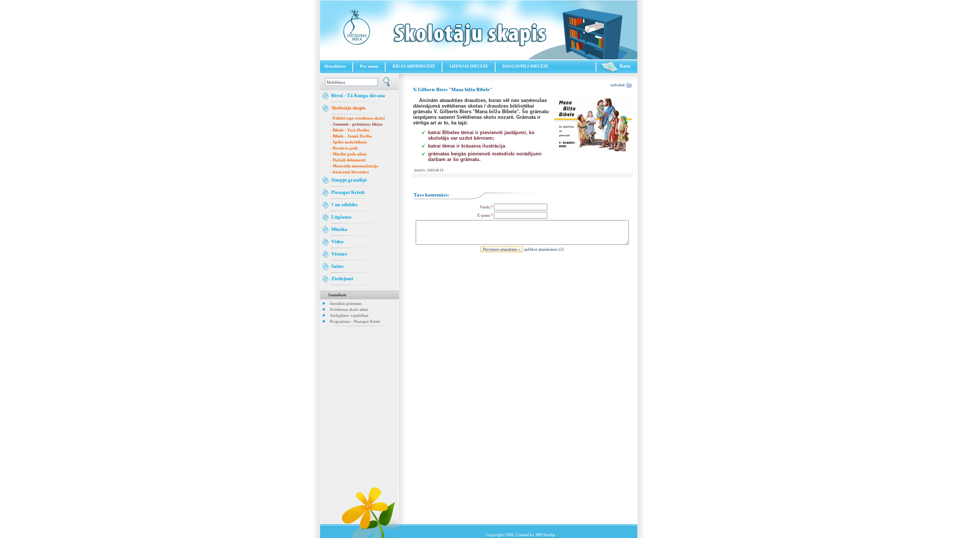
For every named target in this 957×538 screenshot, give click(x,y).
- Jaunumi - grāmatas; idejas (356, 124)
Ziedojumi (341, 278)
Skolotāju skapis (348, 108)
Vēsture (338, 254)
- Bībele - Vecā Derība (349, 130)
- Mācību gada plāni (348, 154)
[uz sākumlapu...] (478, 58)
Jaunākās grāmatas (345, 303)
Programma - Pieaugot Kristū (355, 321)
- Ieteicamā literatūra (349, 172)
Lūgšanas (340, 217)
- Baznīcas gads (344, 148)
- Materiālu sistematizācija (354, 166)
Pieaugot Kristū (347, 192)
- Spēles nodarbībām (348, 142)
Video (337, 241)
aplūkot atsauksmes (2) (544, 249)
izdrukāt (618, 85)
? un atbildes (344, 204)
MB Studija (545, 534)
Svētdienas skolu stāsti (349, 309)
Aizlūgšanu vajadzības (349, 315)
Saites (337, 266)
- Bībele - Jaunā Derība (351, 136)
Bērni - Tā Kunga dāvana (357, 95)
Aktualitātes (335, 66)
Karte (625, 66)
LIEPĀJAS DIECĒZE (468, 66)
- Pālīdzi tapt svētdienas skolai (357, 118)
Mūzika (338, 229)
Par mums (369, 66)
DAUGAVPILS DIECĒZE (525, 66)
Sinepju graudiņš (348, 180)
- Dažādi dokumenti (348, 160)
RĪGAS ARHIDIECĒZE (414, 66)
